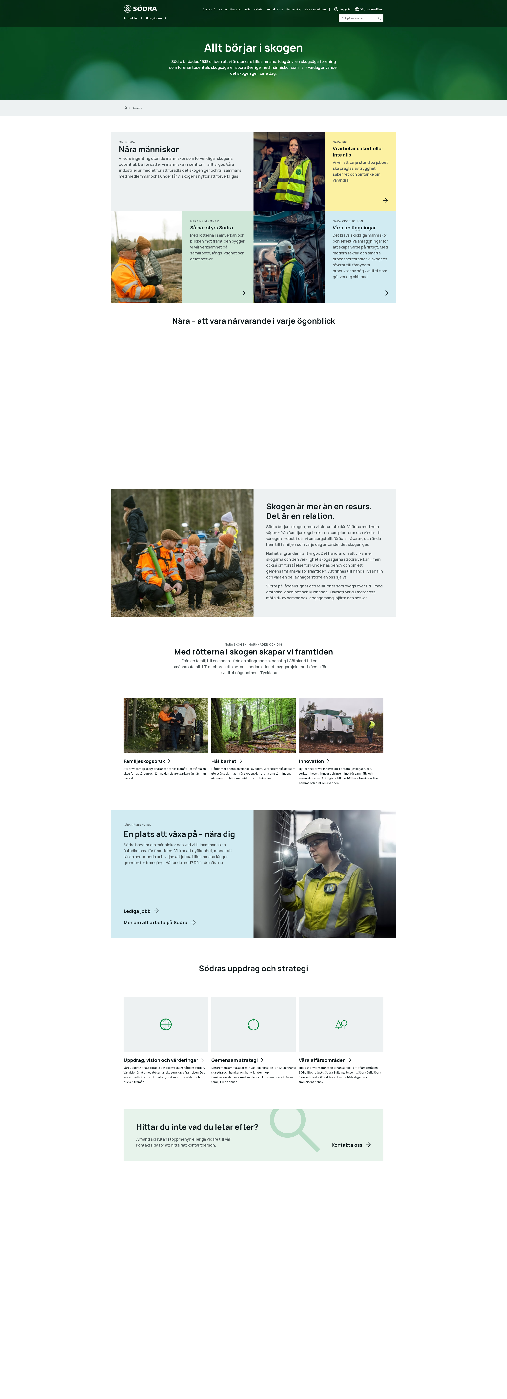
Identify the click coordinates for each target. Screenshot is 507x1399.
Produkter (131, 18)
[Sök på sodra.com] (379, 18)
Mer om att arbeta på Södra (156, 922)
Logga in (345, 9)
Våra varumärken (315, 9)
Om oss (207, 9)
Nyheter (258, 9)
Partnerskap (293, 9)
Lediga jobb (137, 911)
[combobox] (361, 18)
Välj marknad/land (371, 9)
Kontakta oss (275, 9)
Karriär (223, 9)
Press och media (240, 9)
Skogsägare (153, 18)
